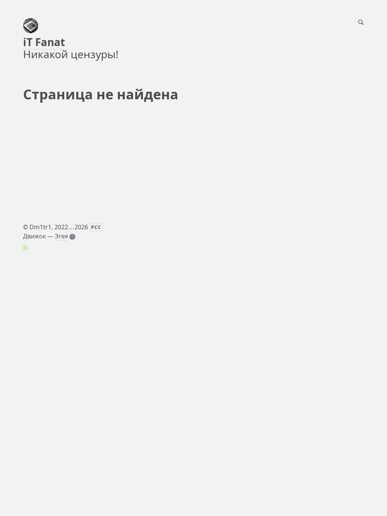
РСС (96, 227)
